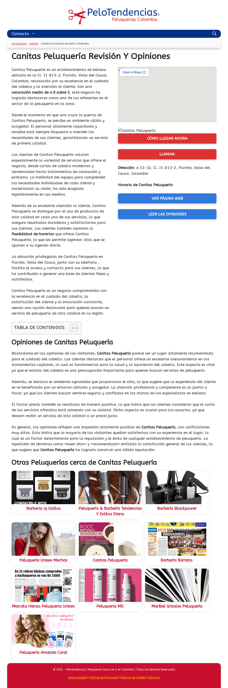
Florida (33, 43)
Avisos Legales (77, 677)
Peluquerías (19, 43)
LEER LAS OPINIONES (167, 214)
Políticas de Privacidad (103, 677)
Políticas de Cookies (132, 677)
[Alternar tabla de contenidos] (72, 328)
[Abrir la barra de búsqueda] (214, 34)
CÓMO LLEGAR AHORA (167, 138)
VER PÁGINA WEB (167, 198)
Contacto (20, 33)
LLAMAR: (167, 154)
